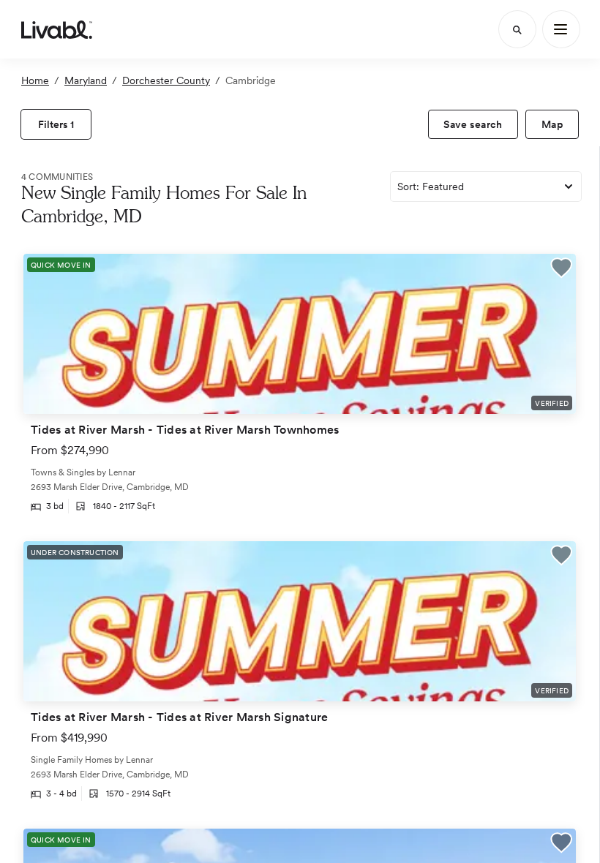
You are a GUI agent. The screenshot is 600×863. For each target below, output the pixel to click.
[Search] (517, 29)
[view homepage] (56, 29)
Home (35, 80)
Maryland (85, 80)
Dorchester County (166, 80)
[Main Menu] (561, 29)
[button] (561, 269)
